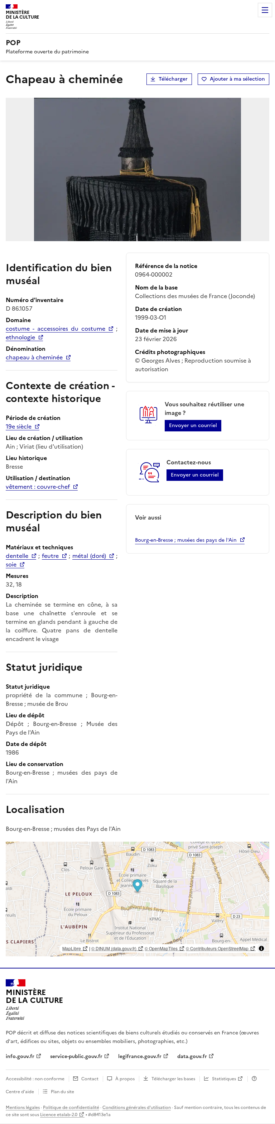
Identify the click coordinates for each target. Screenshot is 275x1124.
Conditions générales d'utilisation (136, 1107)
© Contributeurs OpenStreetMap (217, 948)
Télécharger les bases (173, 1079)
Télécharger (173, 79)
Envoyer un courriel (193, 425)
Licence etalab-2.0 (58, 1114)
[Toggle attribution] (261, 948)
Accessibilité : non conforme (35, 1079)
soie (11, 564)
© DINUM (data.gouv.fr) (113, 948)
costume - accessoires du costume (55, 328)
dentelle (17, 555)
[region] (137, 899)
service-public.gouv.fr (76, 1056)
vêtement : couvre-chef (38, 486)
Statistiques (224, 1079)
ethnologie (20, 337)
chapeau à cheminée (34, 357)
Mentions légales (23, 1107)
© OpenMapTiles (161, 948)
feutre (50, 555)
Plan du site (62, 1092)
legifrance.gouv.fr (139, 1056)
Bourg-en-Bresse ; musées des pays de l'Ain (186, 540)
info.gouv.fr (20, 1056)
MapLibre (71, 948)
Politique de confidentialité (71, 1107)
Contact (89, 1079)
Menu (265, 10)
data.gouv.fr (192, 1056)
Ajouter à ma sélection (237, 79)
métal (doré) (89, 555)
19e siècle (19, 426)
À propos (125, 1079)
